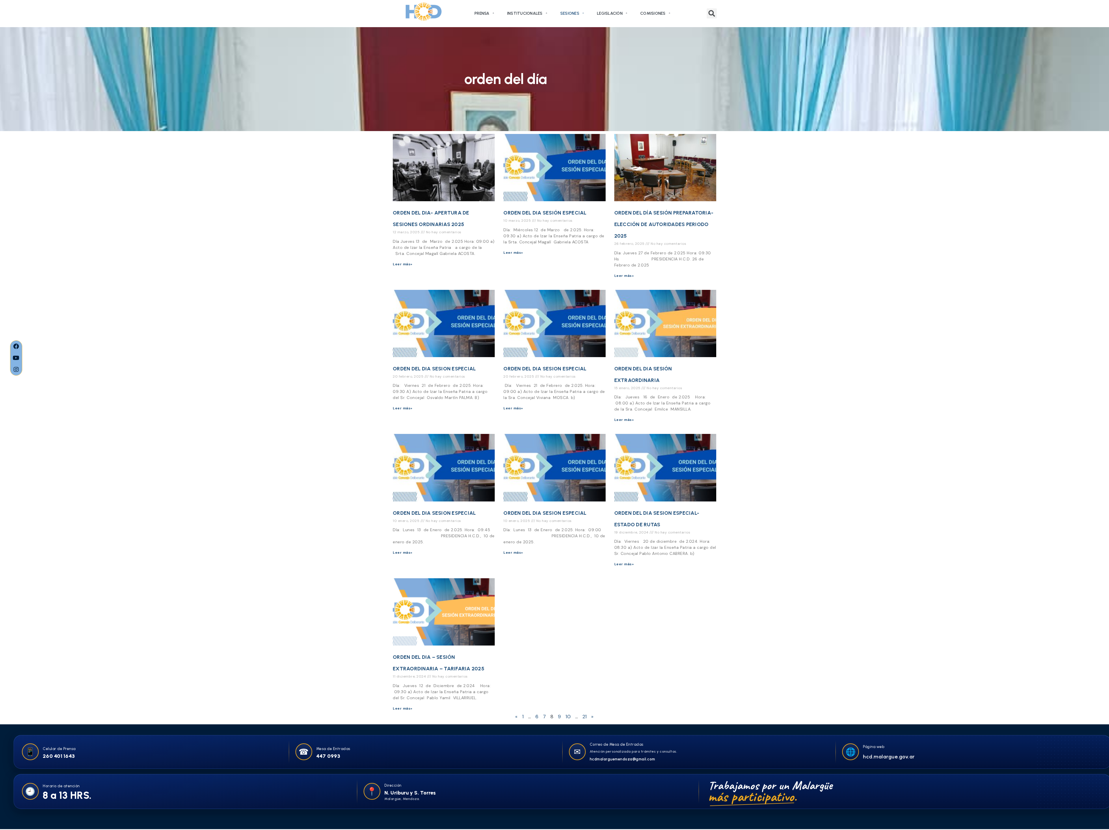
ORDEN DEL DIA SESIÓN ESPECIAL (544, 213)
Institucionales (525, 13)
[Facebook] (16, 346)
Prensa (482, 13)
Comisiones (653, 13)
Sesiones (569, 13)
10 (568, 716)
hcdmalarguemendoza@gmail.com (622, 759)
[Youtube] (16, 358)
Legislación (610, 13)
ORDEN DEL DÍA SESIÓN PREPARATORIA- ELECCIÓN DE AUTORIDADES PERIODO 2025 (664, 224)
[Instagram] (16, 369)
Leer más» (402, 264)
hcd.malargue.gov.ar (889, 756)
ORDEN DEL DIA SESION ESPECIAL (434, 368)
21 (585, 716)
